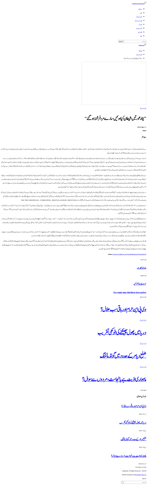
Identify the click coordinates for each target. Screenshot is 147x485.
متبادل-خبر (140, 24)
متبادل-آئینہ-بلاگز (139, 16)
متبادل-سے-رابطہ (139, 28)
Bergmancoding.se (140, 474)
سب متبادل (140, 9)
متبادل (141, 13)
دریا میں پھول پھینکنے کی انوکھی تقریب (132, 422)
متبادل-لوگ (140, 32)
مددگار (141, 36)
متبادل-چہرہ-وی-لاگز (138, 20)
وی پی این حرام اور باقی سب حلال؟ (133, 406)
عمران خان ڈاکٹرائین (140, 283)
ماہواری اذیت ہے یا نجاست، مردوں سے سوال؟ (128, 455)
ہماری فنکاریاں (141, 267)
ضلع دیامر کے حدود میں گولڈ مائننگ (133, 439)
